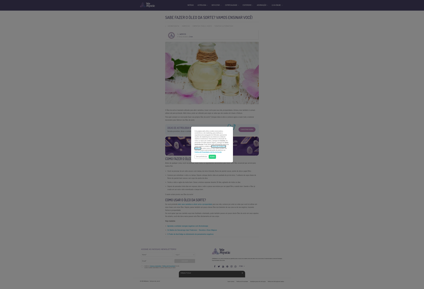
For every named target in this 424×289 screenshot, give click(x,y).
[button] (201, 157)
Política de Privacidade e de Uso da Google (208, 152)
